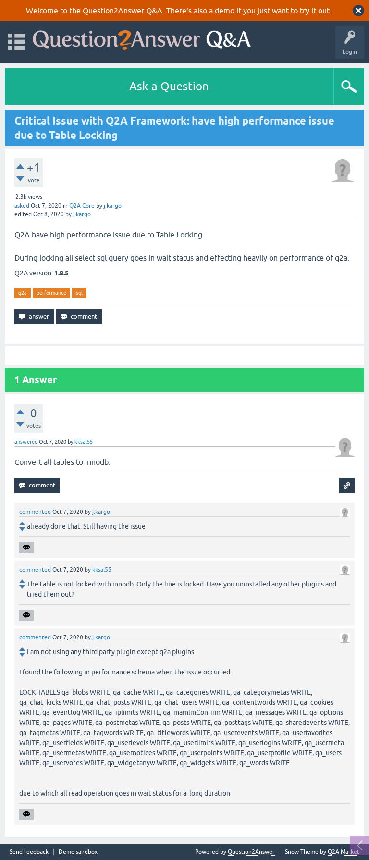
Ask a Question (169, 86)
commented (35, 512)
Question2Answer (251, 851)
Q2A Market (343, 851)
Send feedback (29, 852)
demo (224, 10)
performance (51, 293)
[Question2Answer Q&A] (142, 38)
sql (79, 293)
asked (21, 205)
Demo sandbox (78, 852)
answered (25, 442)
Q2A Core (82, 205)
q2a (22, 293)
